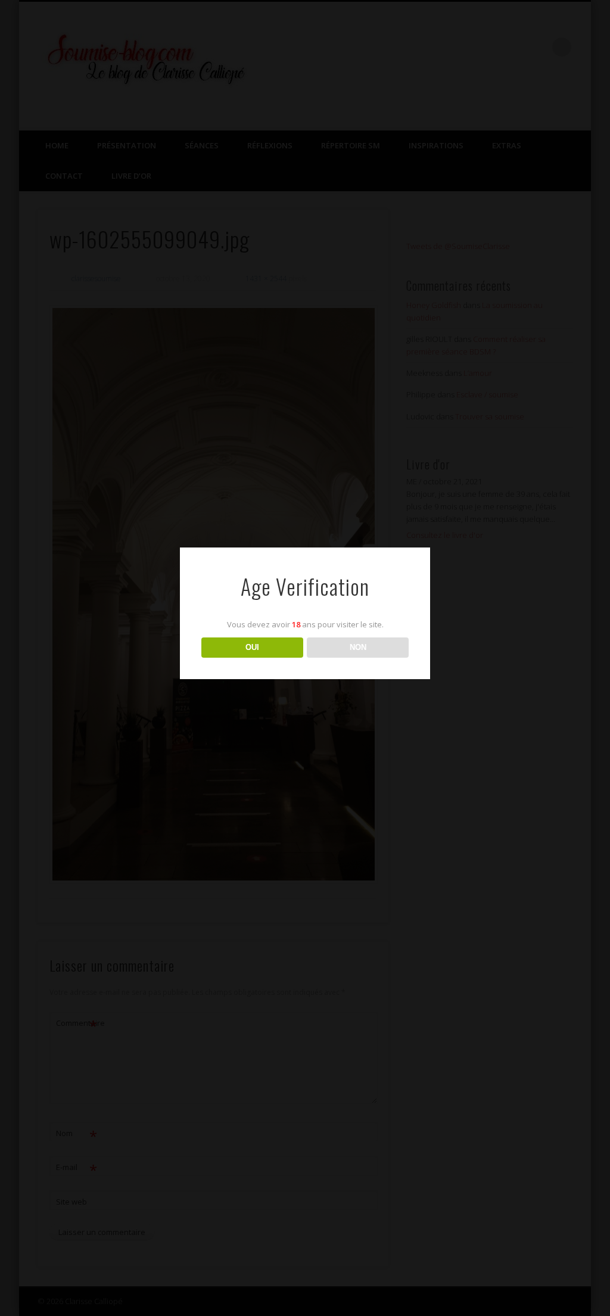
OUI (252, 647)
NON (358, 647)
